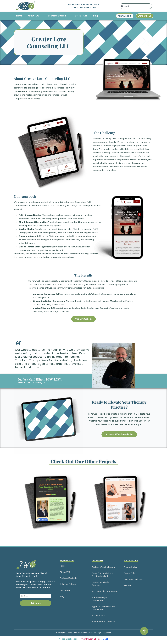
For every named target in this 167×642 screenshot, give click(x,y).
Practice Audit (98, 615)
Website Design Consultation (99, 599)
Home (19, 15)
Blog (95, 15)
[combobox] (136, 6)
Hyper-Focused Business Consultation (103, 608)
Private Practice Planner (103, 621)
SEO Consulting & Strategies (105, 591)
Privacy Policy (130, 567)
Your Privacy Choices (91, 639)
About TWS (33, 15)
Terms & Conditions (133, 579)
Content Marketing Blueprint (101, 584)
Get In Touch (81, 15)
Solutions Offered (57, 15)
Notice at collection (68, 639)
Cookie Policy (130, 573)
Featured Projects (68, 578)
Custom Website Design (103, 567)
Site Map (128, 585)
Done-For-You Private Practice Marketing (102, 575)
